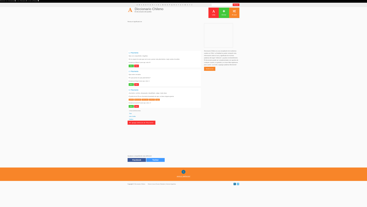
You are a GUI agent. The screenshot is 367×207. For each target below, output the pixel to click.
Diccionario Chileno (149, 9)
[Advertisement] (164, 37)
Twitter (155, 160)
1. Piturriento (133, 53)
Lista (213, 15)
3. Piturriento (133, 90)
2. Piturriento (133, 71)
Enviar (224, 15)
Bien (131, 66)
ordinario (151, 99)
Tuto (130, 113)
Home (149, 184)
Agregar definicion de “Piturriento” (142, 123)
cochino (131, 99)
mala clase (145, 99)
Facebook (136, 160)
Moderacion (210, 69)
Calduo (131, 119)
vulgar (157, 99)
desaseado (138, 99)
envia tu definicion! (183, 176)
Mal (136, 66)
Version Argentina (171, 184)
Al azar (234, 15)
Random (162, 184)
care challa (132, 116)
